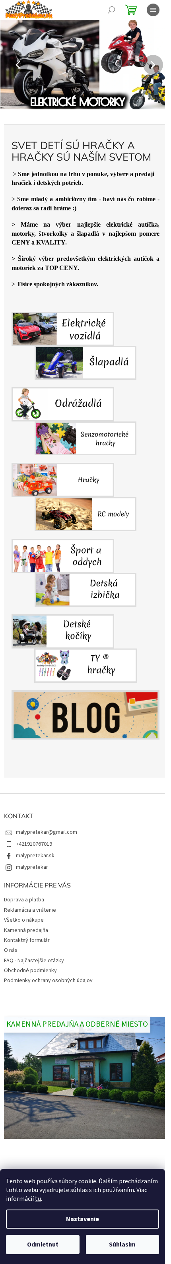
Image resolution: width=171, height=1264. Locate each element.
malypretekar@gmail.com (46, 832)
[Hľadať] (111, 10)
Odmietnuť (42, 1244)
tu (38, 1198)
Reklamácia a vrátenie (30, 910)
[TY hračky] (85, 648)
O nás (10, 950)
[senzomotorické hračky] (85, 421)
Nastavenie (82, 1219)
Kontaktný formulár (27, 940)
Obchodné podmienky (30, 971)
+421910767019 (34, 844)
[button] (13, 64)
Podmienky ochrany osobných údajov (48, 980)
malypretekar (32, 867)
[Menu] (153, 10)
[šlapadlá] (85, 346)
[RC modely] (85, 497)
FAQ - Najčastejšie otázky (34, 961)
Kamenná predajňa (26, 930)
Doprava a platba (24, 900)
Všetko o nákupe (24, 920)
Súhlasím (122, 1244)
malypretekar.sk (35, 856)
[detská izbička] (85, 573)
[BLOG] (85, 715)
